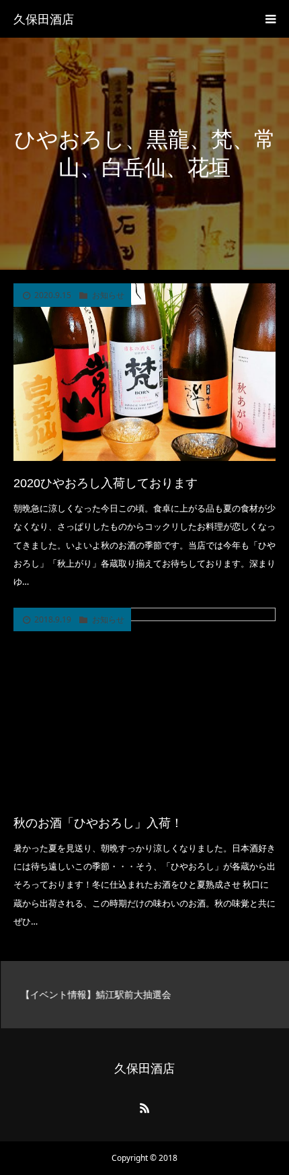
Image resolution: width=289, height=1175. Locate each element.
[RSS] (144, 1107)
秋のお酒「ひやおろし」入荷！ (98, 823)
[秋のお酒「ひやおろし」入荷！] (144, 704)
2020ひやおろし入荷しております (105, 483)
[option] (144, 994)
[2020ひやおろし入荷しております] (144, 372)
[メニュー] (270, 19)
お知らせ (108, 295)
